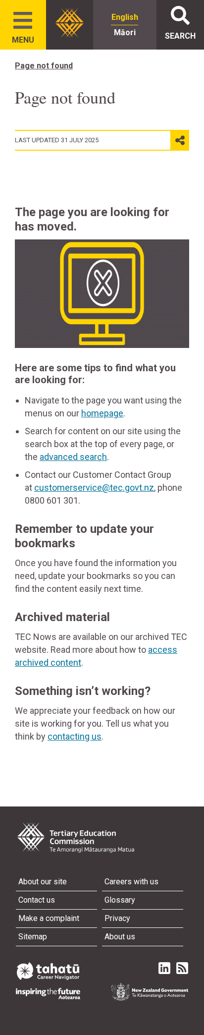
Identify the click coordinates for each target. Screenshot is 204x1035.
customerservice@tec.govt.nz (94, 487)
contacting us (75, 736)
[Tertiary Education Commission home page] (69, 23)
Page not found (44, 65)
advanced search (73, 457)
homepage (102, 413)
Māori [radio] (125, 32)
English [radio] (124, 17)
